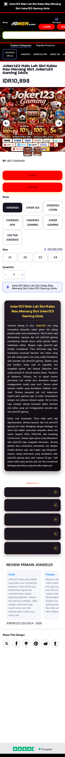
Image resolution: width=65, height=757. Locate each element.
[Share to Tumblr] (55, 643)
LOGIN (46, 26)
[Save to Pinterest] (36, 643)
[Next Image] (59, 123)
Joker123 (41, 325)
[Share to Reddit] (45, 643)
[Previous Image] (6, 123)
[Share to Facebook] (16, 643)
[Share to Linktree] (26, 643)
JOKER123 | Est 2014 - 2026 (24, 623)
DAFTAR (32, 187)
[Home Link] (23, 23)
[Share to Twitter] (7, 643)
